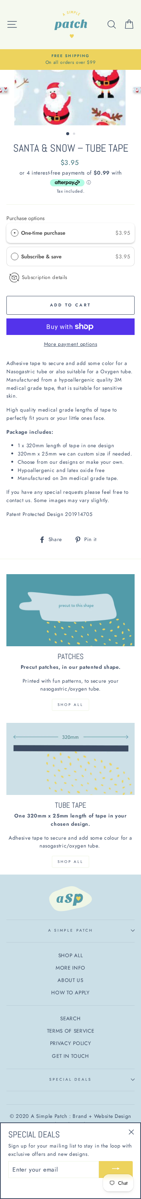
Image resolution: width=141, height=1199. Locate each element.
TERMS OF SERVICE (70, 1031)
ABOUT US (70, 980)
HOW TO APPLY (70, 992)
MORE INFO (70, 967)
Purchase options (25, 218)
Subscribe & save (42, 256)
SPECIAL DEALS (70, 1079)
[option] (70, 59)
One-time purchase (43, 233)
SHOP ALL (70, 704)
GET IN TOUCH (70, 1056)
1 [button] (68, 134)
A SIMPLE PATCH (70, 930)
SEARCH (70, 1018)
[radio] (14, 233)
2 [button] (75, 134)
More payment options (70, 344)
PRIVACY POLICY (70, 1043)
